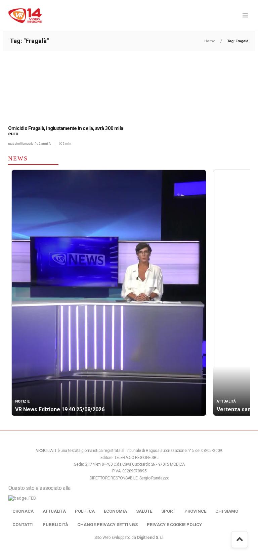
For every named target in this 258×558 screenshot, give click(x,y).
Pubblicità (55, 524)
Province (195, 511)
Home (210, 41)
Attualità (54, 511)
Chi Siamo (226, 511)
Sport (168, 511)
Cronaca (23, 511)
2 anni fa (45, 143)
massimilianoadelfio (23, 143)
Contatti (23, 524)
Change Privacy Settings (107, 524)
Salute (144, 511)
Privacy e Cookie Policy (174, 524)
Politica (85, 511)
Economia (115, 511)
